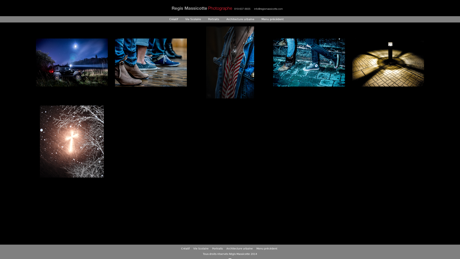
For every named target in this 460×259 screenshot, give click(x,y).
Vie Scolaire (193, 19)
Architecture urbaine (240, 19)
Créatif (173, 19)
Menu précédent (272, 19)
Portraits (213, 19)
